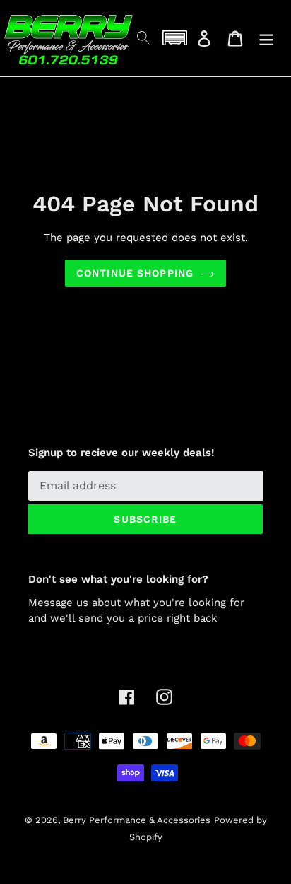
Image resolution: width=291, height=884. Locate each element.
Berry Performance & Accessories (136, 820)
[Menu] (266, 38)
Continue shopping (135, 273)
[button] (174, 37)
